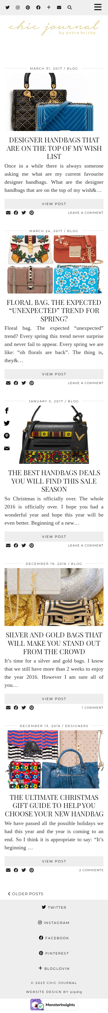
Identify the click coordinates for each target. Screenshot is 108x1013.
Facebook (56, 938)
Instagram (56, 923)
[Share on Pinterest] (32, 213)
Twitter (56, 907)
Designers (76, 726)
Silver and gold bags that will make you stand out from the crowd (54, 643)
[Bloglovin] (49, 7)
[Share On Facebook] (7, 411)
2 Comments (91, 870)
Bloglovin (56, 969)
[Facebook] (38, 7)
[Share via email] (8, 213)
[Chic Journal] (54, 33)
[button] (100, 7)
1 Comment (93, 708)
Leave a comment (86, 213)
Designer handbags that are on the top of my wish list (54, 148)
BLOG (72, 68)
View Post (54, 204)
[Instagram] (18, 7)
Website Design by (54, 992)
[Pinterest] (28, 7)
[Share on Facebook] (16, 213)
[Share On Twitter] (7, 424)
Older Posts (27, 893)
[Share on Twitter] (24, 213)
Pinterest (56, 953)
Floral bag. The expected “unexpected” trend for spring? (54, 310)
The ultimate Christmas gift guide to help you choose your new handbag (54, 805)
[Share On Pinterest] (7, 437)
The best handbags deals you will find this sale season (54, 480)
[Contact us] (7, 449)
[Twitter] (7, 7)
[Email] (59, 7)
